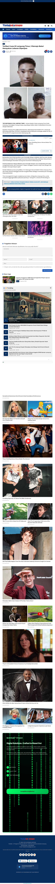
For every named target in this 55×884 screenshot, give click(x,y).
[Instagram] (26, 855)
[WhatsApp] (51, 194)
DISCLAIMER (25, 849)
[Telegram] (48, 194)
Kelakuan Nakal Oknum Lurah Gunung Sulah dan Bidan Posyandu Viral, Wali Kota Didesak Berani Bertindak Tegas (29, 337)
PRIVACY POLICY (39, 849)
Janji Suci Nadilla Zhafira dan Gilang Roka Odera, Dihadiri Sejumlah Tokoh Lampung (28, 342)
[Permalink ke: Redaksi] (4, 51)
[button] (45, 26)
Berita (18, 281)
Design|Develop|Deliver (27, 791)
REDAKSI (5, 849)
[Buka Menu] (48, 26)
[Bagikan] (51, 51)
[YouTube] (29, 855)
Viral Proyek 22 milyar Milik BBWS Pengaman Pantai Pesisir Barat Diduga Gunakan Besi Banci (28, 326)
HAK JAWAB (32, 849)
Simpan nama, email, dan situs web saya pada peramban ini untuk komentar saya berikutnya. (27, 267)
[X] (23, 855)
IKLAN (27, 851)
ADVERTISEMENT (48, 849)
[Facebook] (43, 194)
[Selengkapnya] (50, 288)
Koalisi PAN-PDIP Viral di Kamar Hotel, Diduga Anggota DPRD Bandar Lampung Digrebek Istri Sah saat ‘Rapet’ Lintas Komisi (30, 353)
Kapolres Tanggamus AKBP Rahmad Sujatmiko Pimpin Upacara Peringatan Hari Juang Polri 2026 (33, 278)
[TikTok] (31, 855)
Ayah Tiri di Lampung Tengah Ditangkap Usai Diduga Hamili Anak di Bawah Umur (29, 347)
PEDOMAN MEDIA (18, 849)
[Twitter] (45, 194)
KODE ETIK (10, 849)
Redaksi (7, 51)
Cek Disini (23, 867)
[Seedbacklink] (34, 855)
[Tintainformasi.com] (13, 25)
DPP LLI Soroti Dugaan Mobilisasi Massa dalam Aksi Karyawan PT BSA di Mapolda (28, 331)
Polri (4, 43)
